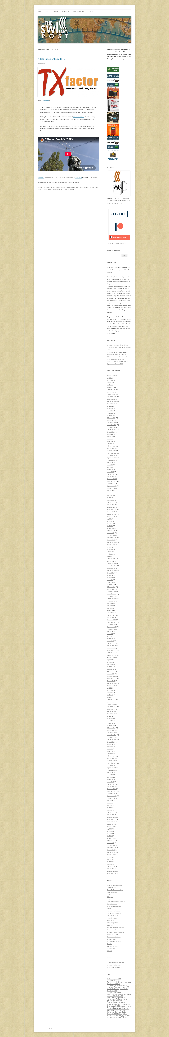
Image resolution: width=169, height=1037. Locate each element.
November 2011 (111, 791)
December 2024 (111, 422)
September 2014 (111, 711)
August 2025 (110, 404)
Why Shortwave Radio (113, 1017)
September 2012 (111, 768)
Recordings (112, 1002)
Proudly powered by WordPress (46, 1029)
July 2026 (109, 378)
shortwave (112, 1004)
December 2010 (111, 817)
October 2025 (111, 399)
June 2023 (110, 465)
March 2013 (110, 754)
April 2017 (110, 638)
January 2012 (110, 786)
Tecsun (119, 1014)
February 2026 (111, 390)
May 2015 (110, 692)
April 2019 (110, 582)
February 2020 (111, 559)
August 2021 (110, 516)
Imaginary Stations (114, 992)
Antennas (115, 979)
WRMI (121, 1017)
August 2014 (110, 714)
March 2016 (110, 669)
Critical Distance (111, 887)
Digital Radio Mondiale (113, 985)
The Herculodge (111, 948)
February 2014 (111, 728)
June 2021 (110, 521)
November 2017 (111, 622)
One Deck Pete (117, 996)
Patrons (55, 11)
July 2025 (109, 406)
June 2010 (110, 831)
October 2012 (111, 765)
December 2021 (111, 507)
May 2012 (110, 777)
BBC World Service (113, 980)
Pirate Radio (111, 997)
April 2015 (110, 695)
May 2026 (110, 382)
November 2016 (111, 650)
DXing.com (110, 897)
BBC (119, 979)
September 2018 (111, 599)
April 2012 (110, 779)
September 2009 (111, 852)
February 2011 (111, 812)
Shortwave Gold (113, 1006)
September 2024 (111, 429)
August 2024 (110, 432)
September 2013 (111, 739)
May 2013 (110, 749)
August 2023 (110, 460)
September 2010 (111, 824)
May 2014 (110, 721)
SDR (118, 1002)
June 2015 (110, 690)
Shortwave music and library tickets (117, 345)
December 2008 (111, 871)
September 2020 (111, 542)
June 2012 (110, 775)
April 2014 (110, 723)
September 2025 (111, 401)
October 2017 (111, 624)
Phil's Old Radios (112, 918)
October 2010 (111, 822)
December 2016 (111, 648)
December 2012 (111, 761)
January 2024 (110, 448)
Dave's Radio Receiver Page (115, 890)
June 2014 (110, 718)
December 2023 (111, 451)
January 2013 (110, 758)
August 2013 (110, 742)
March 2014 (110, 725)
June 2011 (110, 803)
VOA (117, 1015)
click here (78, 178)
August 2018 (110, 601)
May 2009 (110, 859)
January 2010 (110, 843)
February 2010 (111, 840)
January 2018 (110, 617)
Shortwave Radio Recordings (116, 1010)
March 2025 (110, 415)
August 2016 (110, 657)
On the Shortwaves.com (114, 913)
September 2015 (111, 683)
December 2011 (111, 789)
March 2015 (110, 697)
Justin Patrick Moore (114, 994)
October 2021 (111, 512)
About (91, 11)
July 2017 (109, 631)
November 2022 (111, 481)
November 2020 (111, 537)
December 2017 (111, 620)
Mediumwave (126, 994)
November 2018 (111, 594)
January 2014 (110, 730)
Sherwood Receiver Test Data (115, 927)
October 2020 (111, 540)
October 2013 (111, 737)
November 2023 (111, 453)
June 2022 (110, 493)
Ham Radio (55, 187)
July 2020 (109, 547)
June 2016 (110, 662)
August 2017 (110, 629)
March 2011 (110, 810)
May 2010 (110, 833)
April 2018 (110, 610)
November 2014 (111, 707)
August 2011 (110, 798)
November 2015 (111, 678)
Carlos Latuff (113, 982)
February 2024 (111, 446)
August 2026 (110, 375)
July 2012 (109, 772)
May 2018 (110, 608)
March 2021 (110, 528)
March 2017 (110, 641)
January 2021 (110, 533)
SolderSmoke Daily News (114, 941)
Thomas (72, 189)
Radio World (119, 1000)
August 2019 (110, 573)
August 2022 (110, 488)
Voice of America (124, 1015)
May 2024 (110, 439)
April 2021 (110, 526)
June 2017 (110, 634)
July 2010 (109, 829)
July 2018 (109, 603)
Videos (125, 1014)
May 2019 (110, 580)
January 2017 (110, 645)
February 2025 (111, 418)
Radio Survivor (111, 920)
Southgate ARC (112, 1014)
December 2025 (111, 394)
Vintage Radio (111, 1015)
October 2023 (111, 455)
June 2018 (110, 606)
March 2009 (110, 864)
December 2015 (111, 676)
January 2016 (110, 674)
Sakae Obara (110, 925)
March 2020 (110, 556)
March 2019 (110, 584)
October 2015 (111, 681)
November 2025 (111, 397)
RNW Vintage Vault (112, 923)
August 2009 (110, 854)
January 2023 (110, 476)
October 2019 (111, 568)
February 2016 (111, 671)
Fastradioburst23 (121, 987)
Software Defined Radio (116, 1012)
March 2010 (110, 838)
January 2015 (110, 702)
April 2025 (110, 413)
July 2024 (109, 434)
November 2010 (111, 819)
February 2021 (111, 530)
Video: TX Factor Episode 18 (51, 58)
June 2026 (110, 380)
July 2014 (109, 716)
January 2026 (110, 392)
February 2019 (111, 587)
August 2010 (110, 826)
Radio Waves (111, 1000)
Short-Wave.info (111, 930)
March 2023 (110, 472)
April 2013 (110, 751)
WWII (126, 1017)
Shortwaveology (111, 939)
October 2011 (111, 793)
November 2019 (111, 566)
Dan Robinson (125, 982)
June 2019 (110, 577)
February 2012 (111, 784)
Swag (46, 11)
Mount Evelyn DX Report (114, 906)
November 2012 (111, 763)
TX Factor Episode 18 (48, 189)
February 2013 (111, 756)
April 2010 (110, 836)
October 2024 (111, 427)
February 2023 (111, 474)
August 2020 (110, 545)
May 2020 (110, 552)
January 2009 (110, 869)
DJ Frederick (125, 985)
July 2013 (109, 744)
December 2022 (111, 479)
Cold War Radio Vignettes (114, 885)
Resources (65, 11)
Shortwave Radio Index (113, 937)
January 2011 (110, 815)
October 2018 (111, 596)
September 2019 (111, 570)
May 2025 (110, 411)
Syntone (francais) (112, 946)
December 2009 (111, 845)
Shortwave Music (125, 1006)
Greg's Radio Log (112, 904)
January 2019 (110, 589)
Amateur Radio (84, 187)
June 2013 (110, 746)
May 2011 (110, 805)
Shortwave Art (124, 1004)
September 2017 (111, 627)
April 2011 (110, 808)
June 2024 (110, 436)
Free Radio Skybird (113, 989)
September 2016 (111, 655)
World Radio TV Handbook (114, 967)
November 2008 (111, 873)
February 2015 (111, 699)
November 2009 (111, 847)
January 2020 (110, 561)
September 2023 (111, 458)
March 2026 (110, 387)
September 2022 (111, 486)
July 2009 (109, 857)
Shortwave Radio (68, 187)
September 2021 (111, 514)
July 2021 (109, 519)
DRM (108, 987)
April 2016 (110, 667)
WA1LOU (109, 951)
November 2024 (111, 425)
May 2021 (110, 523)
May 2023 (110, 467)
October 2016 (111, 653)
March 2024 (110, 444)
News (60, 187)
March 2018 (110, 613)
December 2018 (111, 591)
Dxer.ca (109, 894)
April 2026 (110, 385)
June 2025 (110, 408)
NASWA (109, 909)
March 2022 (110, 500)
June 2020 (110, 549)
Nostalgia (109, 996)
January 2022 (110, 505)
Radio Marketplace (79, 11)
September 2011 (111, 796)
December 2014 (111, 704)
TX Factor (46, 100)
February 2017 (111, 643)
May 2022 (110, 495)
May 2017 (110, 636)
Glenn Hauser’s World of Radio (116, 901)
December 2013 (111, 732)
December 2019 (111, 563)
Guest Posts (124, 989)
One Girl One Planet (112, 916)
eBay (112, 987)
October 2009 (111, 850)
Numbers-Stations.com (113, 911)
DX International (112, 892)
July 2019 (109, 575)
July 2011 (109, 800)
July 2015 (109, 688)
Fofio (108, 899)
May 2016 (110, 664)
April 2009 (110, 862)
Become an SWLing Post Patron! (116, 243)
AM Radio (110, 979)
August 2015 (110, 685)
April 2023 (110, 469)
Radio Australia (121, 997)
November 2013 (111, 735)
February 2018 (111, 615)
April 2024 (110, 441)
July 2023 (109, 462)
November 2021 (111, 509)
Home (39, 11)
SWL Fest (109, 944)
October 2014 (111, 709)
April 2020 (110, 554)
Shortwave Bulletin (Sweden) (115, 932)
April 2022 (110, 498)
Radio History (111, 999)
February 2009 (111, 866)
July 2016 (109, 660)
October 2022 (111, 483)
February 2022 (111, 502)
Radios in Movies (121, 999)
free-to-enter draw (78, 117)
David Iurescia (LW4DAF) (113, 984)
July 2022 (109, 490)
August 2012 (110, 770)
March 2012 (110, 782)
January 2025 (110, 420)
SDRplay (123, 1002)
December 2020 (111, 535)
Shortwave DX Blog (112, 934)
